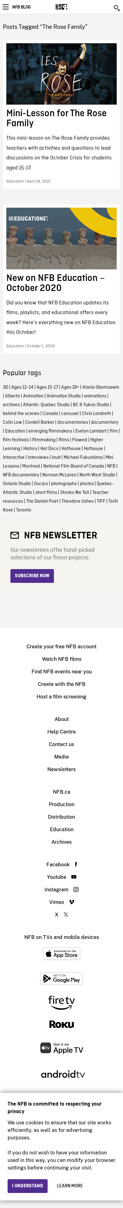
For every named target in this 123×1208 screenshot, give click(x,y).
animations (95, 396)
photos (87, 484)
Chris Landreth (96, 414)
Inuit (56, 457)
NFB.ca (61, 792)
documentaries (72, 422)
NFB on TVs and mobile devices (61, 937)
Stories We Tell (74, 493)
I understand (27, 1186)
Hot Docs (49, 449)
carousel (70, 414)
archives (11, 405)
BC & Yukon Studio (91, 405)
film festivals (16, 440)
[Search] (117, 8)
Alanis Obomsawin (100, 387)
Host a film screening (61, 697)
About (62, 719)
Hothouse (71, 449)
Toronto (23, 510)
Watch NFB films (61, 659)
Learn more (70, 1186)
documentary (104, 422)
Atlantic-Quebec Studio (46, 405)
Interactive (14, 457)
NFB (111, 466)
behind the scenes (21, 414)
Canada (50, 414)
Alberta (12, 396)
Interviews (38, 457)
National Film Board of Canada (73, 466)
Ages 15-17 (47, 387)
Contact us (61, 744)
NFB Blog (21, 7)
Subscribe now (32, 575)
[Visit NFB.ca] (72, 7)
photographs (64, 484)
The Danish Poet (42, 501)
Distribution (61, 817)
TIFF (101, 501)
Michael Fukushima (83, 457)
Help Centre (61, 732)
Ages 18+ (70, 387)
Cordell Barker (39, 422)
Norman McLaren (59, 475)
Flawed (79, 440)
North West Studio (97, 475)
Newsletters (61, 769)
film (114, 431)
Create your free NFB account (61, 647)
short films (46, 493)
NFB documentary (21, 475)
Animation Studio (64, 396)
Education (15, 431)
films (64, 440)
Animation (33, 396)
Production (61, 804)
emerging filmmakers (50, 431)
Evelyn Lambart (91, 431)
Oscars (41, 484)
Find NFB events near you (62, 672)
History (30, 449)
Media (61, 757)
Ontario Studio (17, 484)
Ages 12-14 (22, 387)
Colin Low (12, 422)
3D (5, 387)
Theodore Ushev (78, 501)
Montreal (31, 466)
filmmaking (44, 440)
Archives (61, 842)
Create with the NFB (61, 684)
